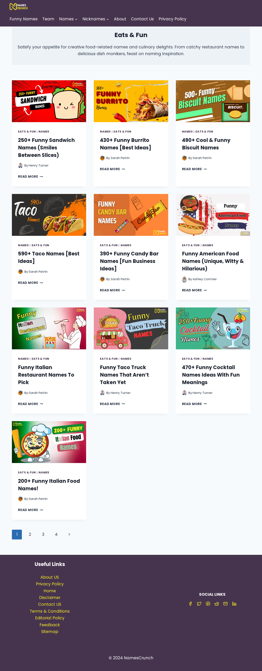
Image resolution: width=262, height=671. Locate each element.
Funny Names (24, 19)
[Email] (225, 603)
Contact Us (142, 19)
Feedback (50, 625)
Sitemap (49, 631)
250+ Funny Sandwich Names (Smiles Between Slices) (46, 148)
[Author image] (20, 165)
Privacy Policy (172, 19)
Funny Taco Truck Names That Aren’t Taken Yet (124, 375)
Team (48, 19)
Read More (30, 176)
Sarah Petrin (120, 158)
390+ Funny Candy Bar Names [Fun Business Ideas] (129, 261)
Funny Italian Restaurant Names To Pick (46, 375)
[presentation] (49, 101)
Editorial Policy (49, 618)
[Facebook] (190, 603)
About (120, 19)
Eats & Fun (27, 131)
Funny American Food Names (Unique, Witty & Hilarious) (213, 261)
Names (44, 131)
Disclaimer (49, 597)
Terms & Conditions (50, 611)
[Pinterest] (208, 603)
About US (49, 577)
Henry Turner (39, 165)
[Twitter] (199, 603)
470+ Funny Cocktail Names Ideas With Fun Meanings (211, 375)
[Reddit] (216, 603)
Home (50, 591)
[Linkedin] (234, 603)
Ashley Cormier (205, 279)
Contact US (49, 604)
